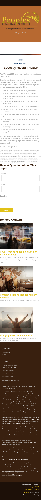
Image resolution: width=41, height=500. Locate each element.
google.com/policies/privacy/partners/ (13, 471)
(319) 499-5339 (20, 33)
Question (3, 196)
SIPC (35, 442)
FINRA (31, 442)
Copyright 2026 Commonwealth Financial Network (31, 489)
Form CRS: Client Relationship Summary (15, 459)
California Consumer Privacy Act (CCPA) (26, 419)
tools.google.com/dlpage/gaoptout (12, 475)
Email (3, 184)
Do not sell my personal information (19, 423)
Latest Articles (6, 352)
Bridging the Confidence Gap (16, 335)
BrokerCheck (11, 388)
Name (3, 173)
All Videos (5, 355)
